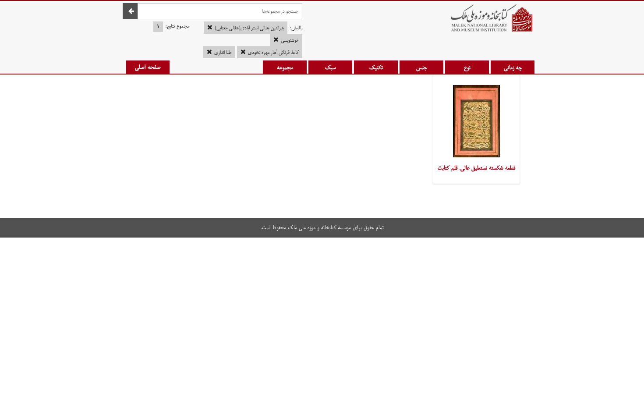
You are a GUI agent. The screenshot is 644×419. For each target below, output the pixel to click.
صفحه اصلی (148, 67)
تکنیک (376, 67)
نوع (467, 67)
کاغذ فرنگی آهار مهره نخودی (273, 52)
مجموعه (285, 67)
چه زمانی (513, 67)
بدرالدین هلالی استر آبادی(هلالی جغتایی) (249, 28)
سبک (330, 67)
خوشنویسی (290, 40)
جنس (421, 67)
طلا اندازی (223, 52)
